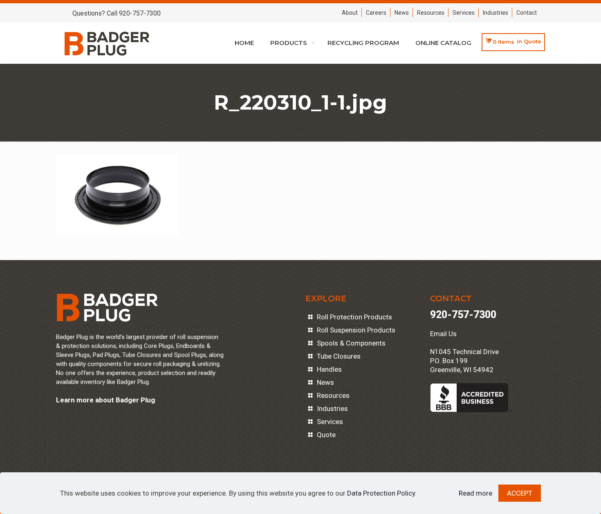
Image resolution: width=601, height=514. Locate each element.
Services (464, 12)
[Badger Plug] (107, 42)
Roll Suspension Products (356, 330)
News (402, 12)
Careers (376, 12)
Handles (329, 369)
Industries (495, 12)
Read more (475, 493)
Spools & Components (351, 343)
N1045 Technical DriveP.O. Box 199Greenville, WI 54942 (464, 361)
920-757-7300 (463, 315)
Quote (326, 435)
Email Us (443, 334)
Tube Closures (339, 356)
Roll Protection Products (354, 317)
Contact (526, 12)
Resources (430, 12)
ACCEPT (519, 493)
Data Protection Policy (381, 493)
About (350, 12)
